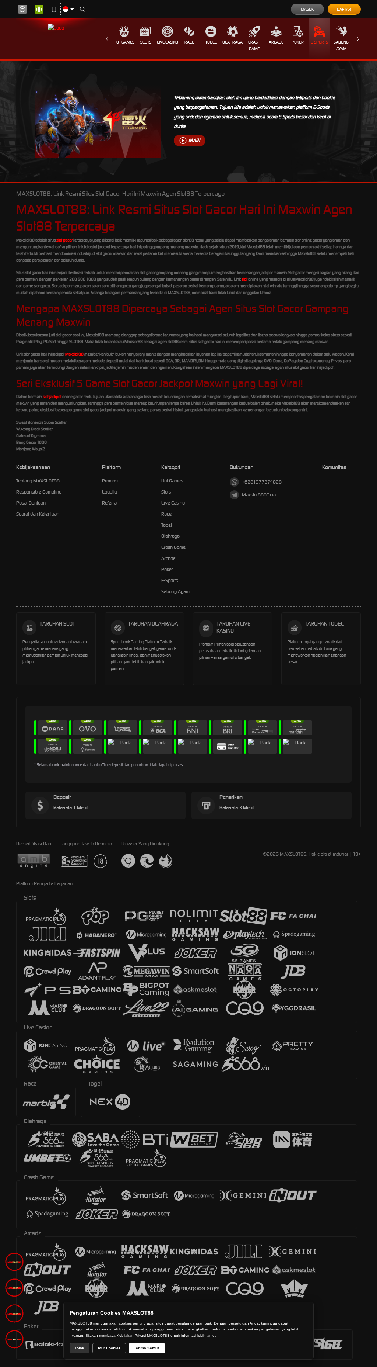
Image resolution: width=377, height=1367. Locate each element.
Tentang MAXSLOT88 (38, 481)
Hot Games (124, 42)
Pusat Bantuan (31, 503)
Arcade (276, 42)
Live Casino (167, 42)
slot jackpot (52, 396)
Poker (298, 42)
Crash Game (254, 45)
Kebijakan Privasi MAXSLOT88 (143, 1335)
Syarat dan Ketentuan (37, 514)
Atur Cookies (109, 1348)
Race (189, 42)
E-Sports (319, 42)
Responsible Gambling (38, 492)
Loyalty (109, 492)
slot (244, 279)
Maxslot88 (74, 354)
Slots (145, 42)
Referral (110, 503)
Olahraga (232, 42)
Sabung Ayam (341, 45)
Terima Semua (147, 1348)
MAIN (194, 140)
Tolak (79, 1348)
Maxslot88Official (259, 495)
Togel (211, 42)
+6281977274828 (262, 482)
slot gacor (64, 240)
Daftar (344, 9)
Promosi (110, 481)
